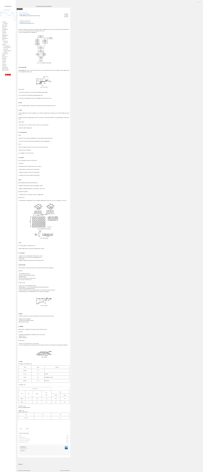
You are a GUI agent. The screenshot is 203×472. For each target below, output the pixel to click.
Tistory (64, 470)
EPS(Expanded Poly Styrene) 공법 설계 (24, 440)
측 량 (3, 55)
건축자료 (4, 61)
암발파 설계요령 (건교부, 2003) (23, 442)
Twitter (22, 470)
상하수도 (4, 33)
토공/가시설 (21, 433)
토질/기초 (4, 26)
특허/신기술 (4, 56)
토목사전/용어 (5, 38)
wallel (69, 470)
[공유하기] (22, 429)
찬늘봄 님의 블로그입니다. (24, 448)
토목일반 (4, 36)
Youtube (27, 470)
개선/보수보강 (5, 53)
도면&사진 (5, 49)
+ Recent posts (20, 464)
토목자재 (4, 64)
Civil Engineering (8, 6)
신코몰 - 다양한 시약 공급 (24, 14)
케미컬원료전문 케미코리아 (24, 21)
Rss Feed (19, 470)
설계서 (4, 44)
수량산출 (5, 52)
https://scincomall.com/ (22, 12)
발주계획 (5, 23)
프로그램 (4, 65)
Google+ (29, 470)
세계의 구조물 (5, 67)
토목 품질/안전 (5, 35)
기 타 (3, 62)
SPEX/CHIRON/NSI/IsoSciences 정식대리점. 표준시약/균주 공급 (29, 15)
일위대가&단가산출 (7, 50)
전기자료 (4, 59)
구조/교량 (4, 32)
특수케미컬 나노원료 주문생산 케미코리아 (26, 23)
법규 (3, 39)
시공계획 (4, 58)
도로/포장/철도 (5, 29)
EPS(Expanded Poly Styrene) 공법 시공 (43, 6)
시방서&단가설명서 (7, 47)
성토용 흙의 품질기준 (22, 437)
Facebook (24, 470)
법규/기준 (5, 41)
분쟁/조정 (5, 42)
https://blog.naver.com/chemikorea (24, 20)
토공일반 (20, 435)
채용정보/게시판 (5, 68)
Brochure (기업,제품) (5, 70)
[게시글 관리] (23, 429)
